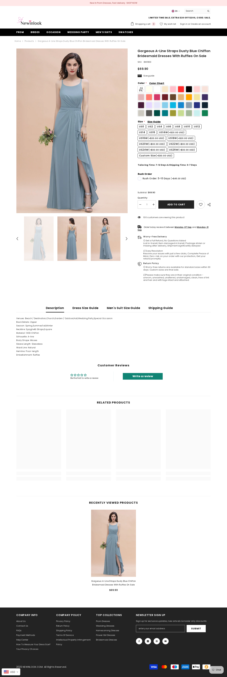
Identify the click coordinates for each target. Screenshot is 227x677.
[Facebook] (139, 641)
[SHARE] (208, 205)
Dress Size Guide (85, 308)
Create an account (201, 24)
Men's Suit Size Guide (123, 308)
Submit (196, 628)
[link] (201, 204)
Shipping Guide (160, 308)
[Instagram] (148, 641)
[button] (17, 238)
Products (29, 41)
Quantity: (143, 197)
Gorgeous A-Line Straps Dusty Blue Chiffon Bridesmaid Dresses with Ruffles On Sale (113, 583)
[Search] (197, 11)
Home (18, 41)
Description (55, 308)
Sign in (184, 24)
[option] (72, 130)
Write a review (142, 376)
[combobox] (195, 10)
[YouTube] (165, 641)
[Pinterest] (157, 641)
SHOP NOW (131, 2)
